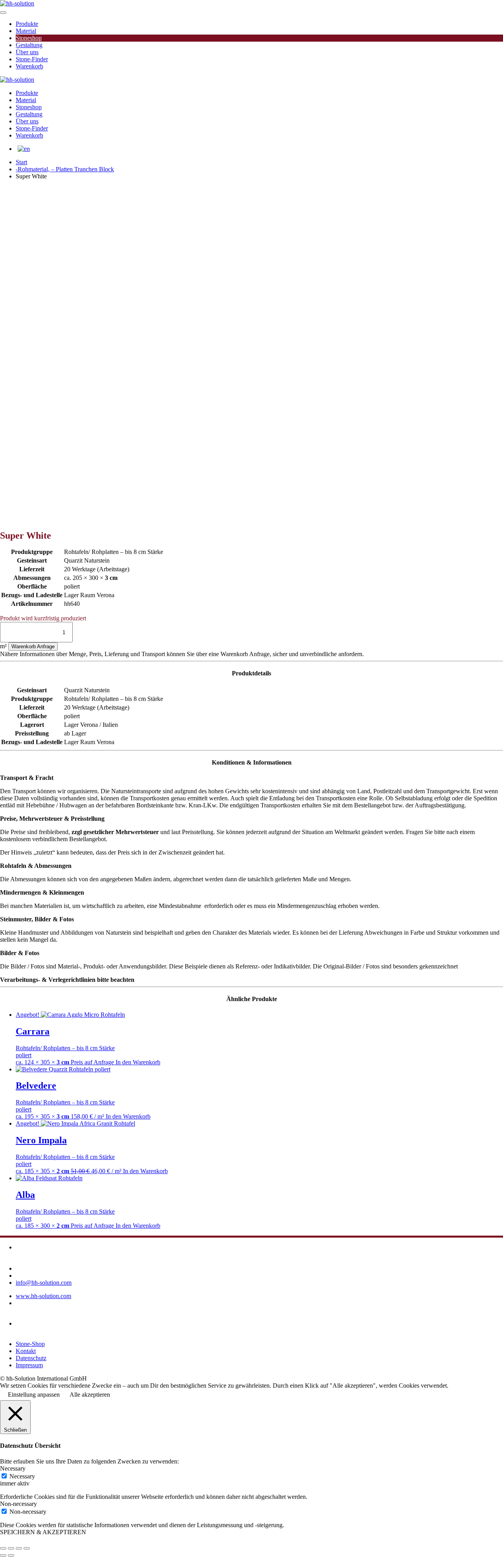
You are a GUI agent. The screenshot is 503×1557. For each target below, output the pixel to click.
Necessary (22, 1476)
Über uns (27, 52)
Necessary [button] (13, 1468)
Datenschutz (31, 1358)
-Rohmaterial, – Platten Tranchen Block (65, 169)
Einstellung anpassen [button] (34, 1394)
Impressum (29, 1365)
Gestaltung (29, 45)
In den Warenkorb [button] (138, 1062)
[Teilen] (19, 1548)
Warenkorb (29, 66)
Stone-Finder (32, 59)
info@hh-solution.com (44, 1282)
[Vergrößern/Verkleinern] (3, 1548)
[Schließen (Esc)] (27, 1548)
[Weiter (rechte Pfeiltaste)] (11, 1555)
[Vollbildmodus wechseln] (11, 1548)
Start (21, 162)
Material (26, 31)
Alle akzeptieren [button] (90, 1394)
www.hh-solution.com (43, 1296)
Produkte (27, 23)
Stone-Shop (30, 1344)
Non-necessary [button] (18, 1503)
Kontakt (26, 1351)
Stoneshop (29, 38)
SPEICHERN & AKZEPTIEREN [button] (43, 1532)
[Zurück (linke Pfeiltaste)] (3, 1555)
